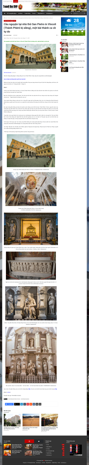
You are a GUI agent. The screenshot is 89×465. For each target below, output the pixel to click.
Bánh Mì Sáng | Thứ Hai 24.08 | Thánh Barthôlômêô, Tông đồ (38, 446)
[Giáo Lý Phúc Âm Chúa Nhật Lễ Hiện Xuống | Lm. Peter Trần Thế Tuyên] (7, 446)
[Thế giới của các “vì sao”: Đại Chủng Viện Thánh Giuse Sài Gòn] (12, 420)
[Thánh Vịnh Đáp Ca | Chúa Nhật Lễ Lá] (64, 57)
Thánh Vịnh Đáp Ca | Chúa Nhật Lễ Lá (77, 54)
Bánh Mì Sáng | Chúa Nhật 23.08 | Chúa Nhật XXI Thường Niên (37, 452)
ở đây (29, 389)
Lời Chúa (20, 13)
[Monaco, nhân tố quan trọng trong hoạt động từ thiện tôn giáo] (64, 45)
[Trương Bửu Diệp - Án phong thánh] (13, 7)
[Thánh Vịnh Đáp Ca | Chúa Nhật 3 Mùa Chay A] (64, 63)
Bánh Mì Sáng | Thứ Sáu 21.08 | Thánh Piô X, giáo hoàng (29, 1)
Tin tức (33, 13)
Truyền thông (27, 13)
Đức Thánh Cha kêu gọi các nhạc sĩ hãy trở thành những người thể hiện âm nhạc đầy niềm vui (49, 429)
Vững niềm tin (41, 13)
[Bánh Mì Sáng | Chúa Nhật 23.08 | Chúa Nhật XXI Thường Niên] (28, 453)
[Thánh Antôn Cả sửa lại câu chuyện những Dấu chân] (31, 420)
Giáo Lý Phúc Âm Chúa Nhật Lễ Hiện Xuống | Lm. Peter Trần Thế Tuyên (17, 446)
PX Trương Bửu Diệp (11, 13)
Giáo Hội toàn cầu (7, 20)
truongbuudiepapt (8, 35)
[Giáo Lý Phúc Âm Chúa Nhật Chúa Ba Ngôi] (7, 453)
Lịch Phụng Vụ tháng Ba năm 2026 (76, 67)
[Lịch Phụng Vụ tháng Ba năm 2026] (64, 69)
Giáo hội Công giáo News (15, 38)
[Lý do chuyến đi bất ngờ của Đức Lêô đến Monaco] (64, 50)
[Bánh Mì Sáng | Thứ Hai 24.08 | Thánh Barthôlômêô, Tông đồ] (28, 446)
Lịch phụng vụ (49, 13)
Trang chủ (25, 462)
